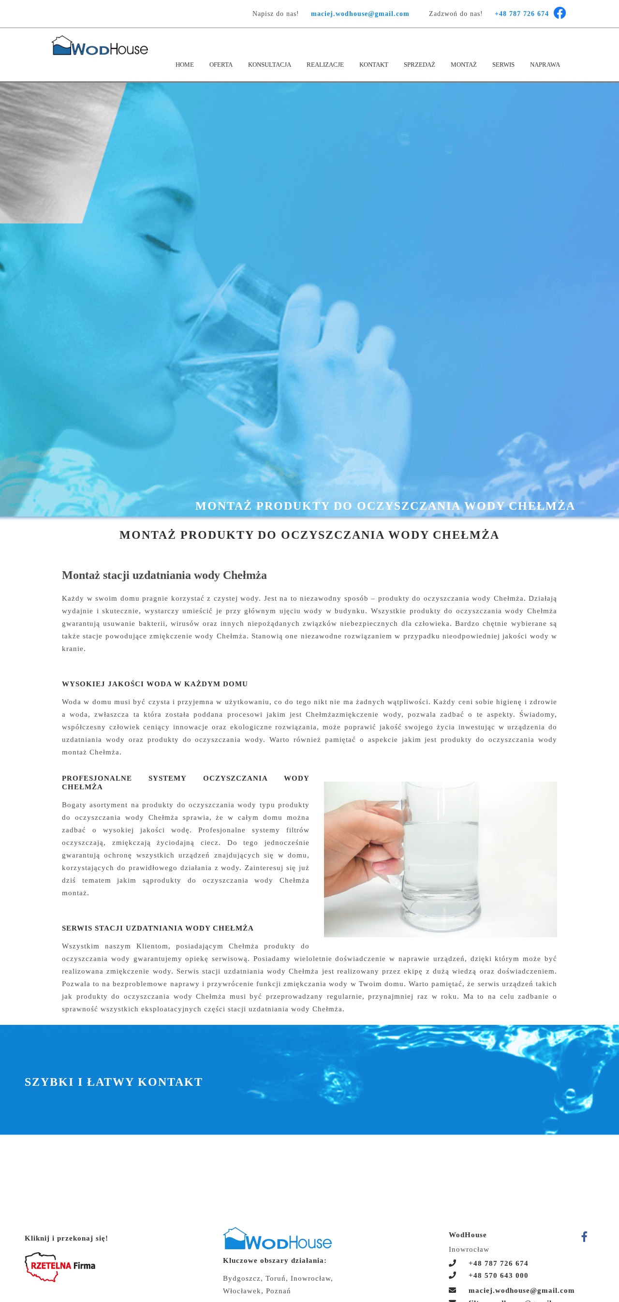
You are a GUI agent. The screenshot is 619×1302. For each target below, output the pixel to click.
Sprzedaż (419, 64)
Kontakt (373, 64)
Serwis (503, 64)
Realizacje (325, 64)
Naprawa (545, 64)
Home (185, 64)
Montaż (464, 64)
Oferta (221, 64)
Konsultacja (269, 64)
